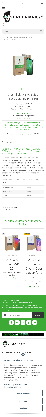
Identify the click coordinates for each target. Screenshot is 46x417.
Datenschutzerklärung (10, 305)
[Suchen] (42, 31)
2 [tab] (23, 89)
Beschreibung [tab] (8, 142)
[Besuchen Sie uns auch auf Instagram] (23, 322)
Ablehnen (23, 408)
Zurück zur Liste (7, 37)
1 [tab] (21, 89)
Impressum (8, 385)
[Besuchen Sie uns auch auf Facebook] (11, 322)
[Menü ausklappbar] (3, 8)
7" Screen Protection (27, 109)
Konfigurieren (23, 401)
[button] (22, 3)
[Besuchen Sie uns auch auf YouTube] (17, 322)
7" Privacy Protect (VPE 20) (12, 264)
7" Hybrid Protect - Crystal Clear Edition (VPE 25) (33, 268)
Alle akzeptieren (23, 393)
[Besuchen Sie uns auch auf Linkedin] (34, 322)
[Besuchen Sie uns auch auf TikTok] (28, 322)
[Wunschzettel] (42, 3)
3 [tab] (24, 89)
